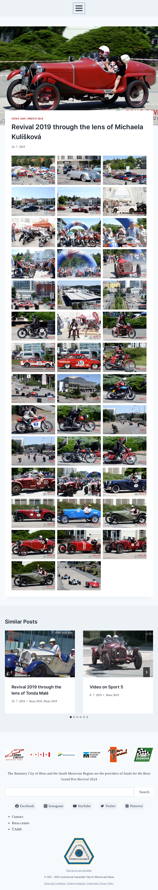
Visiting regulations (76, 883)
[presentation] (40, 654)
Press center (20, 823)
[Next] (146, 672)
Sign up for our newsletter (79, 870)
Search (144, 792)
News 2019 (19, 118)
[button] (33, 170)
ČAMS (17, 829)
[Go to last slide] (11, 672)
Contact (17, 817)
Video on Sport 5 (106, 687)
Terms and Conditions (54, 883)
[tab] (71, 717)
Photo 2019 (35, 118)
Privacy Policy (107, 883)
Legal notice (93, 883)
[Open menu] (79, 8)
